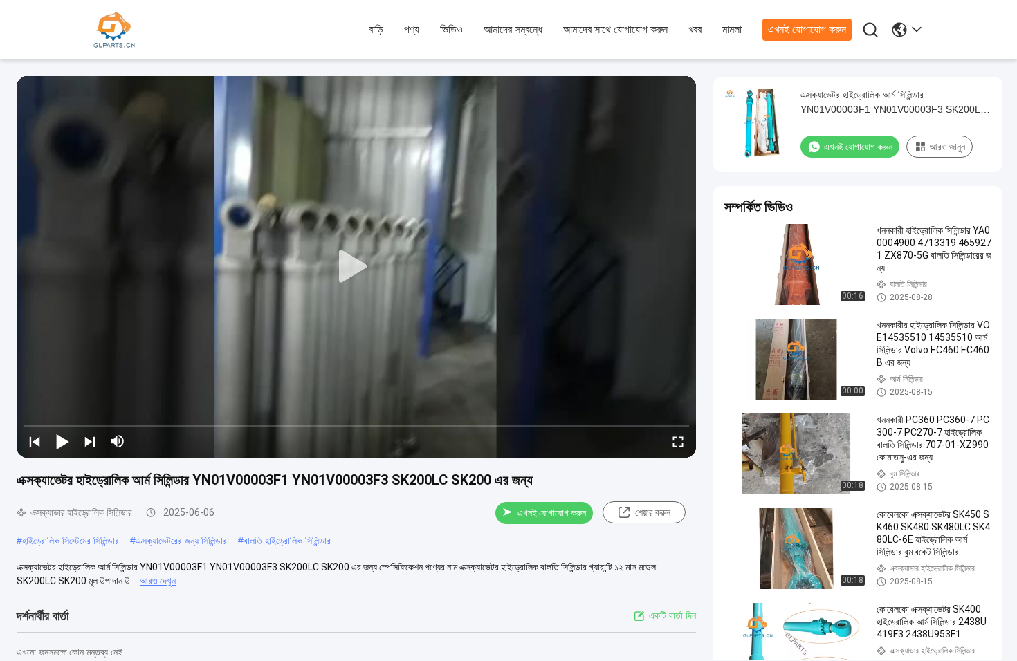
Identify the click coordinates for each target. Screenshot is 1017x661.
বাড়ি (376, 29)
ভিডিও (451, 29)
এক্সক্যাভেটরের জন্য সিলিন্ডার (181, 540)
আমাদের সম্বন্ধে (513, 29)
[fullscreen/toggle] (678, 441)
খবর (695, 29)
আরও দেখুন (158, 580)
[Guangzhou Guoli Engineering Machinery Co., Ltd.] (169, 30)
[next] (90, 441)
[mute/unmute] (117, 441)
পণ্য (411, 29)
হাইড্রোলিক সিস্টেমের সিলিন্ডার (70, 540)
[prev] (34, 441)
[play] (356, 267)
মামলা (732, 29)
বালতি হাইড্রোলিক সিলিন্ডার (287, 540)
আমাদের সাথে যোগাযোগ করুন (615, 29)
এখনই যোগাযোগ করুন (807, 29)
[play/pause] (62, 441)
